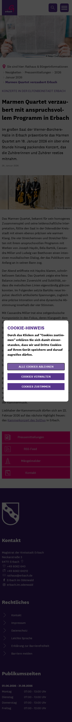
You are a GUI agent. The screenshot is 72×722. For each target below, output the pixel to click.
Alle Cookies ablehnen (36, 367)
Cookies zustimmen (36, 387)
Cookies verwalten (36, 377)
